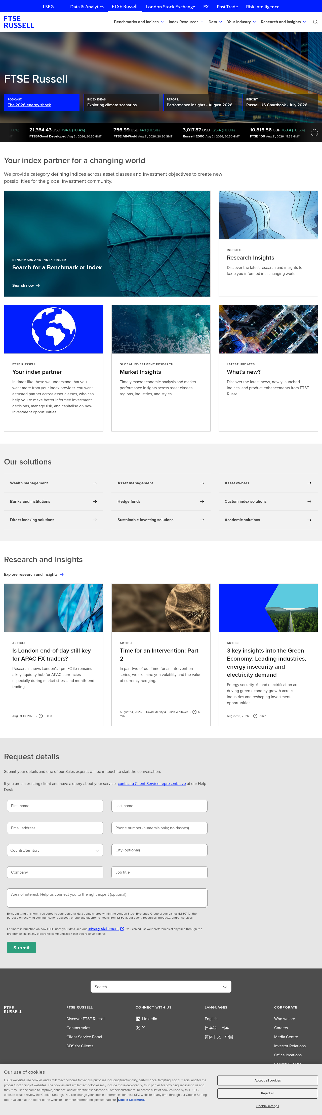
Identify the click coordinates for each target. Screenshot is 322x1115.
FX (206, 7)
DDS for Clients (79, 1046)
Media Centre (286, 1037)
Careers (281, 1028)
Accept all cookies (268, 1080)
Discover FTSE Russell (85, 1019)
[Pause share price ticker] (314, 132)
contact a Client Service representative (152, 783)
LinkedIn (149, 1019)
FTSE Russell (125, 6)
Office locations (288, 1055)
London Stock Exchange (170, 7)
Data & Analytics (87, 7)
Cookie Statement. (131, 1099)
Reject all (267, 1093)
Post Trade (227, 7)
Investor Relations (290, 1046)
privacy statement (103, 928)
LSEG (48, 7)
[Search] (315, 21)
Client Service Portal (84, 1037)
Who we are (284, 1019)
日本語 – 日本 (217, 1028)
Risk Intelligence (262, 7)
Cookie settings (267, 1106)
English (211, 1019)
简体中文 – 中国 (219, 1037)
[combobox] (55, 850)
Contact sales (78, 1028)
